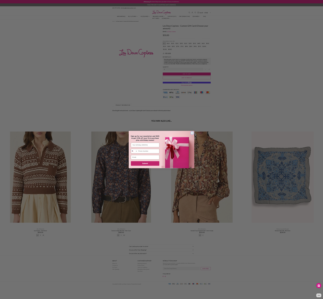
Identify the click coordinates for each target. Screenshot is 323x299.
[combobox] (134, 151)
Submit (145, 163)
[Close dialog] (192, 133)
